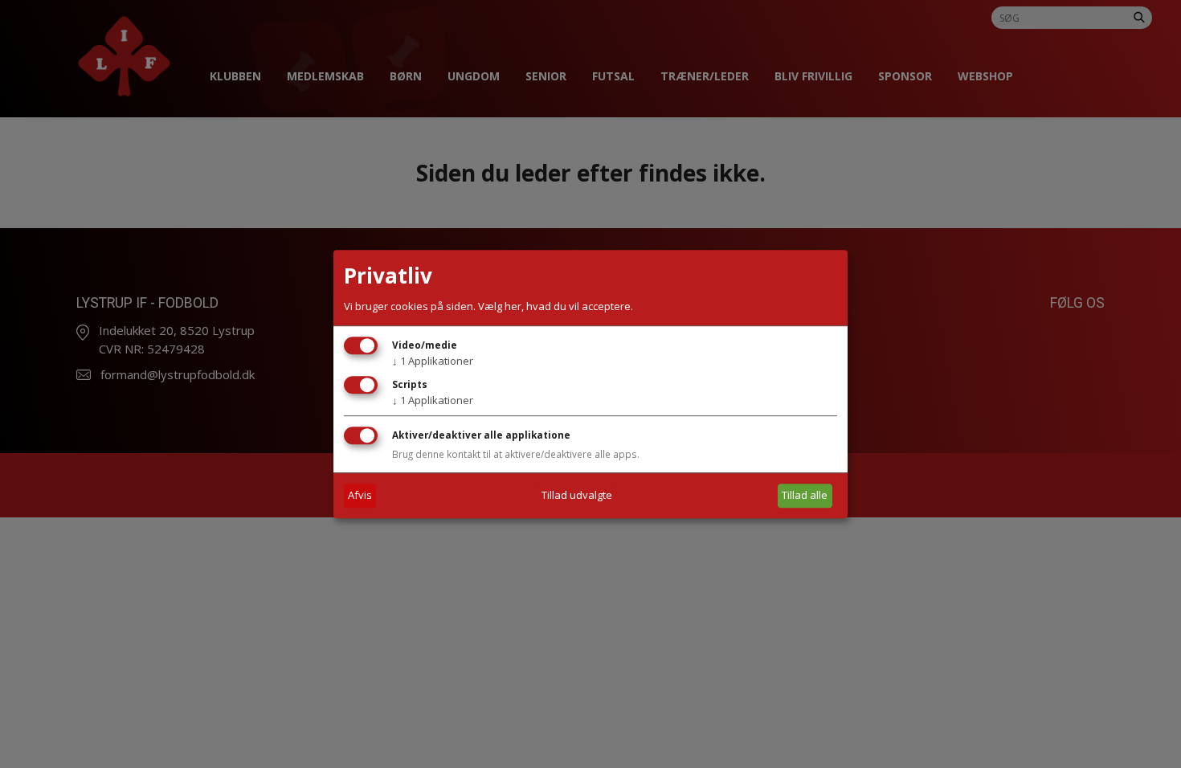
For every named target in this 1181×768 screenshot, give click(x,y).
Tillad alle (805, 495)
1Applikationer (432, 360)
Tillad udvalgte (576, 495)
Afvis (360, 495)
